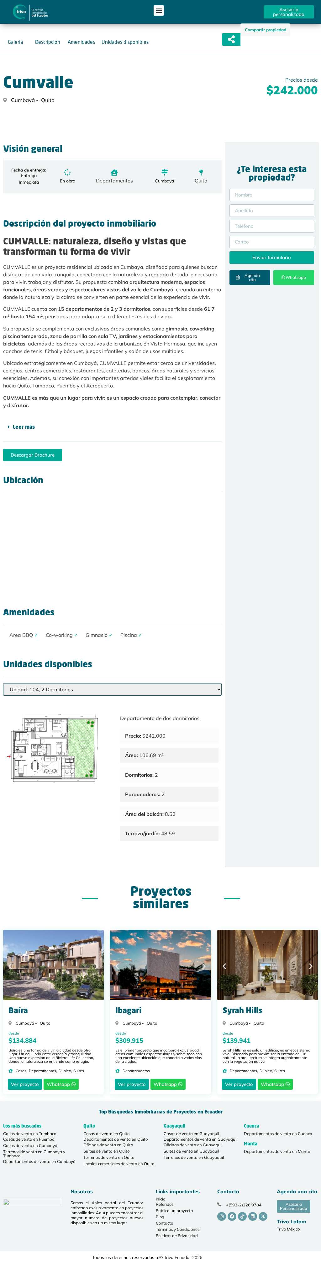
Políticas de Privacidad (177, 1235)
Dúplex (65, 1070)
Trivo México (288, 1228)
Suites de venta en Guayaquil (191, 1151)
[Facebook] (232, 1216)
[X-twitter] (263, 1216)
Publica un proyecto (174, 1210)
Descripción (47, 42)
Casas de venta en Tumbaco (29, 1133)
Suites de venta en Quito (106, 1151)
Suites (78, 1070)
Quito (201, 180)
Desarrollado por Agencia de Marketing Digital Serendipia (248, 1257)
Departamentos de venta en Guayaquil (200, 1139)
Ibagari (128, 1011)
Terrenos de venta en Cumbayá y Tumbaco (34, 1153)
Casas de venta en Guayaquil (191, 1133)
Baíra (18, 1011)
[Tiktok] (242, 1216)
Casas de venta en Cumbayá (30, 1145)
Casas (21, 1070)
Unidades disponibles (125, 42)
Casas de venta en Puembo (28, 1139)
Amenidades (81, 42)
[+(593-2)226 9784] (219, 1204)
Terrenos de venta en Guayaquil (194, 1157)
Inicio (160, 1198)
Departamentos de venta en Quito (115, 1139)
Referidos (164, 1204)
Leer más (24, 427)
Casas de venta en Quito (106, 1133)
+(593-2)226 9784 (243, 1204)
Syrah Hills (242, 1011)
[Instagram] (221, 1216)
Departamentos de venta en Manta (277, 1151)
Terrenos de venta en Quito (108, 1157)
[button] (159, 10)
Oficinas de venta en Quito (108, 1144)
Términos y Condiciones (177, 1229)
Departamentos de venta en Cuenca (278, 1133)
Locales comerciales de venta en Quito (118, 1163)
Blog (160, 1216)
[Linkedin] (252, 1216)
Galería (15, 42)
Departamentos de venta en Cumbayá (39, 1161)
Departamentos (114, 180)
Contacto (164, 1223)
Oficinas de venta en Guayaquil (193, 1144)
